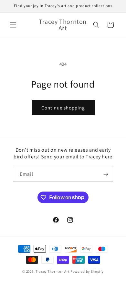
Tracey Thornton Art (52, 271)
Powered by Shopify (87, 271)
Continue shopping (63, 108)
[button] (13, 25)
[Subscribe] (106, 174)
